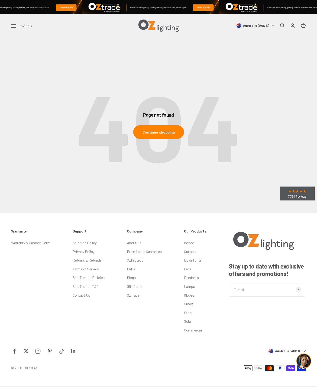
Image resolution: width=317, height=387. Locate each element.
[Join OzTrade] (158, 7)
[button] (297, 193)
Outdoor (190, 251)
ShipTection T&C (86, 286)
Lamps (189, 286)
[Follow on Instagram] (38, 351)
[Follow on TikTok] (61, 351)
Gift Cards (134, 286)
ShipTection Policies (89, 277)
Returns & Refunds (87, 260)
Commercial (193, 330)
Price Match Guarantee (144, 251)
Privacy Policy (83, 251)
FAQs (131, 269)
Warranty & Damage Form (30, 242)
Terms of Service (86, 269)
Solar (188, 321)
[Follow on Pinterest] (50, 351)
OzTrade (133, 295)
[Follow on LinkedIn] (73, 351)
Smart (189, 304)
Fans (187, 269)
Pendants (191, 277)
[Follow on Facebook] (14, 351)
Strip (188, 312)
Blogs (131, 277)
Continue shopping (158, 132)
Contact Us (81, 295)
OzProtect (135, 260)
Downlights (193, 260)
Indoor (189, 242)
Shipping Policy (85, 242)
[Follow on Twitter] (26, 351)
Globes (189, 295)
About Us (134, 242)
